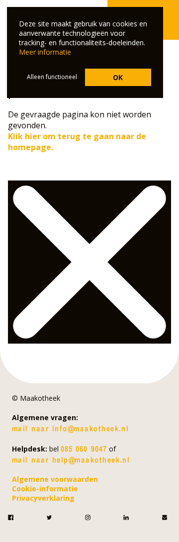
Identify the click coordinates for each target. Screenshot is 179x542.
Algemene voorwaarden (55, 479)
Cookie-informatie (45, 488)
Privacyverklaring (43, 498)
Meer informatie (45, 52)
